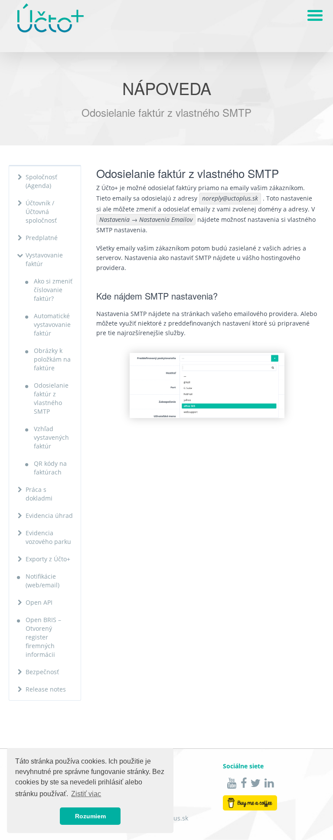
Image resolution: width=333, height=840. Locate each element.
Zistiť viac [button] (86, 793)
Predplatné (42, 238)
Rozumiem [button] (90, 816)
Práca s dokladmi (39, 493)
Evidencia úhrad (49, 515)
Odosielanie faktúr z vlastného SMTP (51, 398)
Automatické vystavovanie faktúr (52, 324)
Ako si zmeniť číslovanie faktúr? (53, 290)
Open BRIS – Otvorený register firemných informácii (43, 637)
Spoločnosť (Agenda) (41, 181)
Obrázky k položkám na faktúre (52, 359)
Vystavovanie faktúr (44, 259)
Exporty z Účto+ (48, 559)
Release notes (46, 689)
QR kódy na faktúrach (50, 467)
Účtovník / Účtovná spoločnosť (41, 211)
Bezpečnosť (42, 672)
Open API (39, 602)
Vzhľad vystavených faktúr (51, 437)
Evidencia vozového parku (48, 537)
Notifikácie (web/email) (42, 580)
